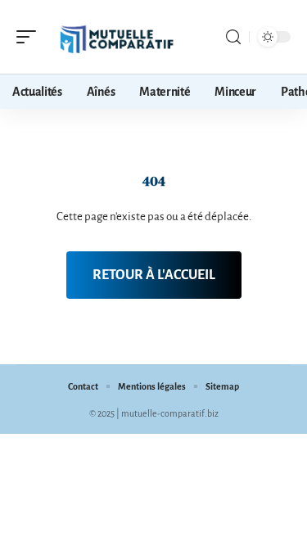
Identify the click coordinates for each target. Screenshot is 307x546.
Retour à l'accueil (154, 275)
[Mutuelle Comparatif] (118, 37)
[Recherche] (233, 37)
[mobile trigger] (30, 37)
